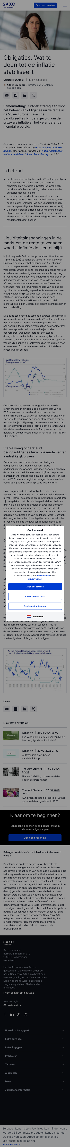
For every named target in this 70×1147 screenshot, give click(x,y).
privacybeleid (35, 579)
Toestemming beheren (35, 606)
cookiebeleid (43, 575)
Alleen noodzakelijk (35, 596)
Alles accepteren (35, 586)
